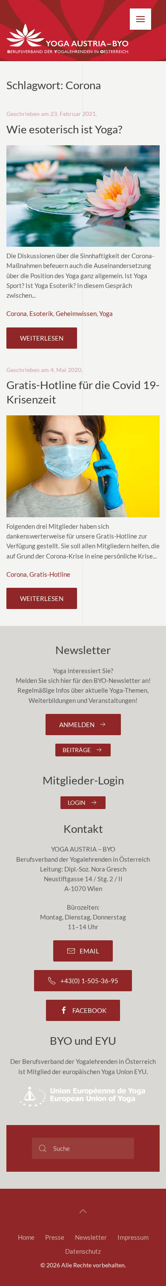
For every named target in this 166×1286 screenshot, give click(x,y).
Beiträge (77, 749)
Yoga (106, 313)
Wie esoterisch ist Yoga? (64, 129)
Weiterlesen (41, 338)
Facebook (89, 1010)
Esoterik (41, 313)
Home (26, 1237)
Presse (54, 1237)
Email (89, 951)
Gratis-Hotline (49, 574)
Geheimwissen (76, 313)
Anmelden (76, 724)
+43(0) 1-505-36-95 (89, 980)
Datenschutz (83, 1251)
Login (77, 802)
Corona (16, 313)
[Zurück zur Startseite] (68, 39)
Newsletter (91, 1237)
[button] (140, 19)
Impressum (133, 1237)
